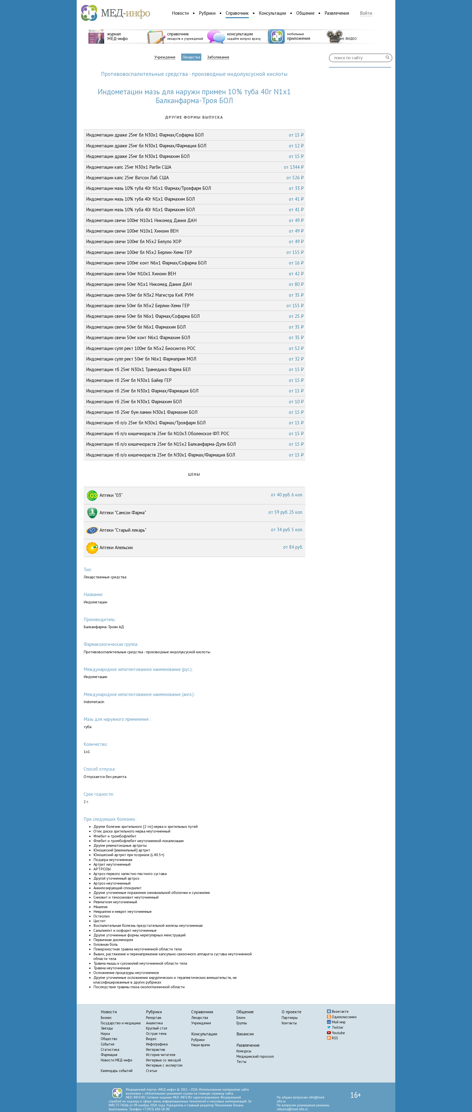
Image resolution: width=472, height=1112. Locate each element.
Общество (109, 1038)
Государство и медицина (121, 1023)
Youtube (338, 1032)
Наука (105, 1033)
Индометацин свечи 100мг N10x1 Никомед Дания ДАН (195, 220)
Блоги (240, 1017)
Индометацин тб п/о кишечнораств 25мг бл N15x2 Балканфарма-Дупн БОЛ (195, 444)
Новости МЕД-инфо (116, 1060)
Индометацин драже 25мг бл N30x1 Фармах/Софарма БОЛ (195, 135)
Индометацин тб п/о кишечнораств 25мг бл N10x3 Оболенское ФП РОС (195, 433)
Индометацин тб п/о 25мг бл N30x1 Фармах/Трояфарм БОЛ (195, 422)
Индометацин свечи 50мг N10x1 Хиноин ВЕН (195, 273)
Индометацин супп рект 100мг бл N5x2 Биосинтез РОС (195, 348)
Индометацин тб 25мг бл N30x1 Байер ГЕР (195, 380)
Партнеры (289, 1017)
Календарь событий (117, 1070)
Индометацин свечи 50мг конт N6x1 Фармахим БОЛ (195, 337)
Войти (366, 13)
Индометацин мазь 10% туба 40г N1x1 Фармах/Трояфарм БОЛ (195, 188)
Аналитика (154, 1023)
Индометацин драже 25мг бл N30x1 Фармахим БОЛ (195, 156)
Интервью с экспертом (164, 1065)
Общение (305, 13)
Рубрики (207, 13)
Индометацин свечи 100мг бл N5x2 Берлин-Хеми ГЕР (195, 252)
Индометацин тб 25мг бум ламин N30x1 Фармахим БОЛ (195, 412)
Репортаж (153, 1017)
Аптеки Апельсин (200, 547)
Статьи (151, 1070)
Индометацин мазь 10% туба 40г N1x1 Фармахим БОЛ (195, 199)
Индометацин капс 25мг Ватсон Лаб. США (195, 177)
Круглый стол (156, 1028)
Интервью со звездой (163, 1060)
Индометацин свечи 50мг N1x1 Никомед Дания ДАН (195, 284)
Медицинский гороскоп (255, 1056)
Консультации (272, 13)
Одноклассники (343, 1017)
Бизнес (106, 1017)
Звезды (107, 1028)
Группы (241, 1023)
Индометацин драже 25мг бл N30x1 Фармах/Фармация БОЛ (195, 145)
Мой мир (338, 1022)
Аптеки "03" (200, 495)
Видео (151, 1038)
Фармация (109, 1054)
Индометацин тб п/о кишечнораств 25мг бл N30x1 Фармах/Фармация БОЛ (195, 455)
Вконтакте (340, 1011)
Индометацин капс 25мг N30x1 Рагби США (195, 167)
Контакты (289, 1023)
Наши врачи (200, 1044)
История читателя (160, 1054)
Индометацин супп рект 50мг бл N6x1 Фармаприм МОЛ (195, 359)
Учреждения (164, 57)
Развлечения (336, 13)
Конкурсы (243, 1051)
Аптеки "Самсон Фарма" (200, 512)
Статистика (110, 1049)
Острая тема (156, 1033)
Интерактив (155, 1049)
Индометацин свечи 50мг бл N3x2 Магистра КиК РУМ (195, 295)
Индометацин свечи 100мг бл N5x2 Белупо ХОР (195, 241)
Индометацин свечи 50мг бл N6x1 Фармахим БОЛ (195, 327)
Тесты (241, 1061)
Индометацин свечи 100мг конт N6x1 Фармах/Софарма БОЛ (195, 263)
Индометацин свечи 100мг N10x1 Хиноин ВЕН (195, 231)
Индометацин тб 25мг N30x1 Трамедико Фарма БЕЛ (195, 369)
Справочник (237, 13)
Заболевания (218, 57)
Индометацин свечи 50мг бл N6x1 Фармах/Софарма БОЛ (195, 316)
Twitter (337, 1027)
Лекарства (191, 57)
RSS (334, 1038)
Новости (180, 13)
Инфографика (157, 1044)
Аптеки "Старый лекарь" (200, 530)
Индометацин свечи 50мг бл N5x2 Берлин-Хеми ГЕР (195, 305)
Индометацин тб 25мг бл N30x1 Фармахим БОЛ (195, 401)
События (107, 1044)
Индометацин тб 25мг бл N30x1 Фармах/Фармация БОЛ (195, 391)
